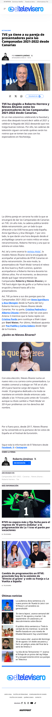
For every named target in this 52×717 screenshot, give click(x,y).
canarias (26, 477)
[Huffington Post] (25, 710)
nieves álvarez (37, 477)
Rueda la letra (30, 2)
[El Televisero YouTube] (31, 703)
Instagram (21, 447)
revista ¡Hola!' (34, 251)
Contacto (38, 697)
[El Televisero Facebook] (21, 703)
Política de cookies (16, 697)
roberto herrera (8, 479)
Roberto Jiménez (22, 55)
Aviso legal (8, 694)
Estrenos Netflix (17, 2)
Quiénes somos (28, 697)
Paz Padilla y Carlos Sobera (20, 325)
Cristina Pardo (9, 319)
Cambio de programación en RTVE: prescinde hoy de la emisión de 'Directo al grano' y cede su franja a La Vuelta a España (25, 577)
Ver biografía (19, 463)
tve (17, 479)
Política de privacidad (20, 694)
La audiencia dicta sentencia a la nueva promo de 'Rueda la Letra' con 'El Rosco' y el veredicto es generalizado (32, 605)
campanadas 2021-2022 (11, 477)
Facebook (7, 447)
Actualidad (6, 30)
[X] (32, 55)
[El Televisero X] (25, 703)
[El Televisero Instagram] (28, 703)
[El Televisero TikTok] (35, 703)
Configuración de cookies (38, 694)
